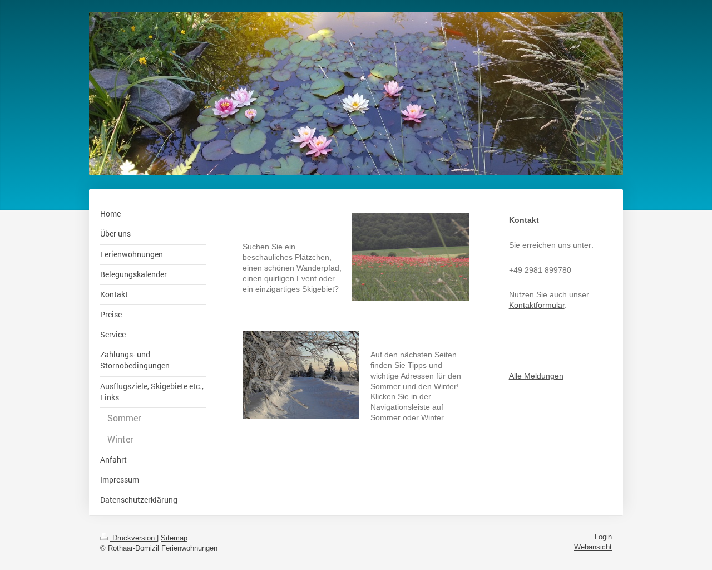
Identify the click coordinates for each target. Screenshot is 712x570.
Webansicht (593, 547)
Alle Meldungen (536, 376)
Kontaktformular (537, 305)
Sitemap (174, 538)
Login (603, 537)
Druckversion (133, 538)
